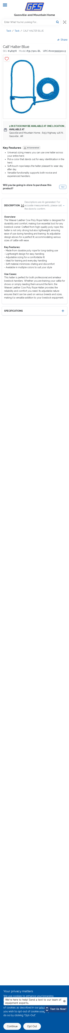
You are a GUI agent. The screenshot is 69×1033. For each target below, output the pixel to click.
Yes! (63, 187)
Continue (12, 1026)
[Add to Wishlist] (7, 58)
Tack (8, 31)
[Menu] (5, 5)
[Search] (57, 22)
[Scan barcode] (64, 22)
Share (64, 39)
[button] (34, 205)
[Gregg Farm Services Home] (34, 6)
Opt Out (32, 1026)
